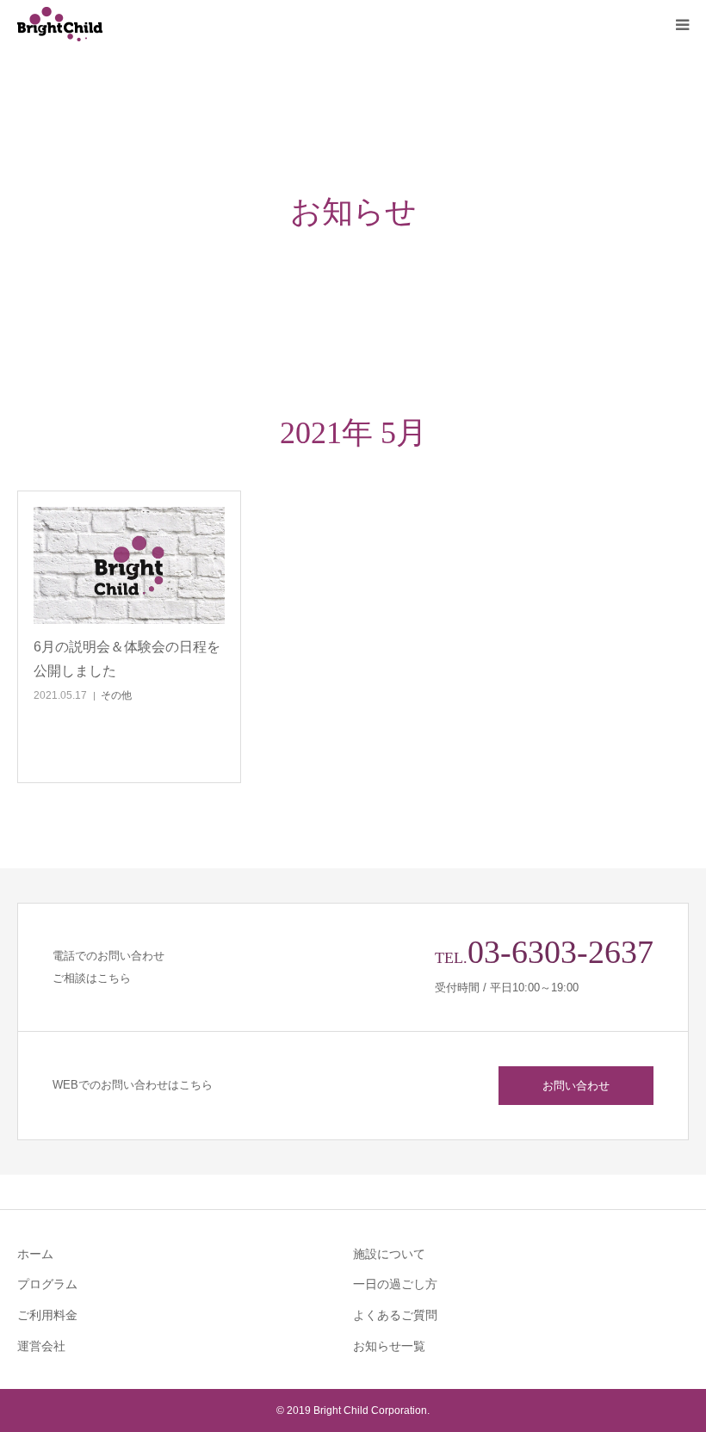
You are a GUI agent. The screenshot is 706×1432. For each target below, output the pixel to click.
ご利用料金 (47, 1315)
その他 (116, 695)
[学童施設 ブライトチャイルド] (120, 24)
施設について (389, 1254)
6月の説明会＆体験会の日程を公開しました (127, 658)
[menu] (682, 24)
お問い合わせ (576, 1085)
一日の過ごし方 (395, 1284)
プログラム (47, 1284)
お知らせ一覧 (389, 1346)
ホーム (35, 1254)
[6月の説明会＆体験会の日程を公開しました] (129, 565)
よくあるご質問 (395, 1315)
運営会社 (41, 1346)
